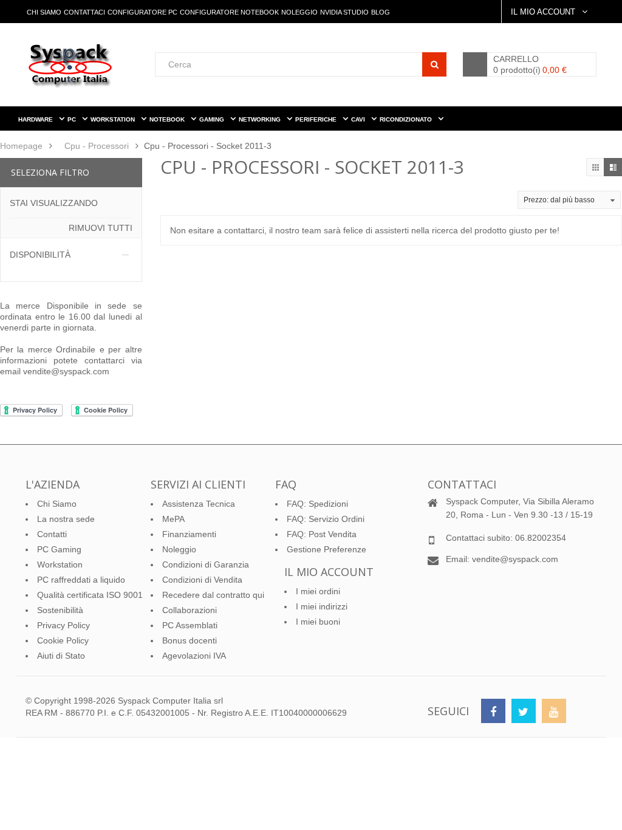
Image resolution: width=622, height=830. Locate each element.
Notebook (167, 119)
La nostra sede (66, 519)
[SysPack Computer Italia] (90, 65)
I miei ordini (318, 591)
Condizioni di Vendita (202, 580)
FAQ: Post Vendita (322, 534)
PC (72, 119)
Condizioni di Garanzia (205, 564)
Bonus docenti (189, 640)
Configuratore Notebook (229, 12)
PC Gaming (59, 549)
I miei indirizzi (321, 606)
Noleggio (299, 12)
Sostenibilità (60, 610)
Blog (380, 12)
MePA (173, 519)
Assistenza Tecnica (198, 504)
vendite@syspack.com (66, 371)
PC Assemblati (189, 625)
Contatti (52, 534)
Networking (260, 119)
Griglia (595, 167)
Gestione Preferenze (326, 549)
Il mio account (329, 571)
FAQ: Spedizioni (317, 504)
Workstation (60, 564)
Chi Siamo (44, 12)
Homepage (21, 146)
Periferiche (316, 119)
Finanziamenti (189, 534)
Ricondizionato (407, 119)
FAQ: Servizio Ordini (325, 519)
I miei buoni (318, 621)
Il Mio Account (544, 11)
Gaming (212, 119)
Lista (613, 167)
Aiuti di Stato (61, 655)
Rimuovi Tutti (100, 228)
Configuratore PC (142, 12)
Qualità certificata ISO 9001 (90, 595)
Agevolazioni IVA (194, 655)
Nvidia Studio (344, 12)
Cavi (359, 119)
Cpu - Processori (96, 146)
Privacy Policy (63, 625)
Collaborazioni (189, 610)
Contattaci (84, 12)
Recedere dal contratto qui (213, 595)
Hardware (36, 119)
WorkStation (114, 119)
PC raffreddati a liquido (81, 580)
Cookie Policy (63, 640)
